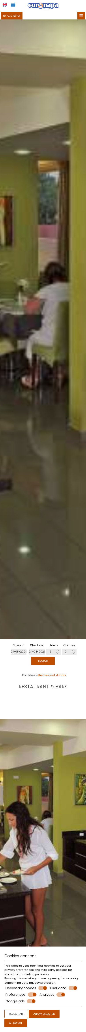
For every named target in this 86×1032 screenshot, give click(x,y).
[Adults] (53, 652)
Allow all (15, 1023)
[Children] (69, 652)
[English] (5, 5)
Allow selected (44, 1014)
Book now (12, 16)
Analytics (46, 994)
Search (43, 661)
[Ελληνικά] (13, 5)
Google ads (15, 1001)
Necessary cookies (21, 988)
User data (58, 988)
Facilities (28, 675)
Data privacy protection (38, 983)
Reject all (16, 1014)
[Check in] (18, 652)
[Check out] (37, 652)
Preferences (16, 994)
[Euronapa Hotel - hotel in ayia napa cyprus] (43, 5)
